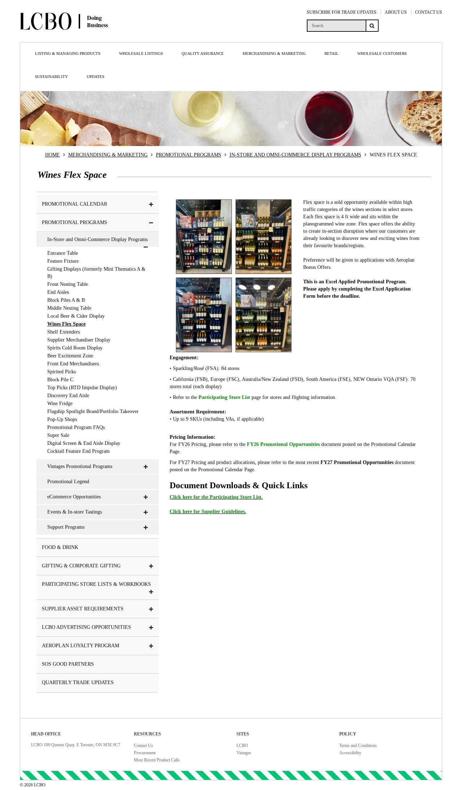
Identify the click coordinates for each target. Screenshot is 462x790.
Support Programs (65, 527)
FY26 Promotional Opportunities (283, 444)
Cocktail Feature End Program (78, 451)
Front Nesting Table (67, 284)
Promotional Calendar (74, 204)
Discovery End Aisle (68, 395)
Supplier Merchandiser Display (78, 340)
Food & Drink (60, 547)
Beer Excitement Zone (70, 355)
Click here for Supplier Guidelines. (208, 511)
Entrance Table (62, 253)
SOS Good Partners (68, 664)
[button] (151, 204)
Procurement (145, 752)
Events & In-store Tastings (74, 512)
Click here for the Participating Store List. (216, 497)
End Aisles (58, 292)
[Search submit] (372, 26)
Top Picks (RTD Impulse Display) (82, 387)
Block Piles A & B (66, 300)
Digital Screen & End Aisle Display (83, 443)
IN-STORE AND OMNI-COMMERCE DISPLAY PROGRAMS (295, 155)
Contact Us (143, 745)
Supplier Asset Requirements (82, 608)
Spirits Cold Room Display (75, 348)
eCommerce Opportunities (74, 496)
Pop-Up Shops (62, 419)
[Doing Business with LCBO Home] (89, 35)
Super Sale (58, 435)
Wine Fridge (60, 403)
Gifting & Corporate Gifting (81, 565)
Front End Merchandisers (73, 363)
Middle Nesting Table (69, 308)
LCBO (242, 745)
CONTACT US (428, 12)
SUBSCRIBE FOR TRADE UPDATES (341, 12)
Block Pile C (60, 379)
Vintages (243, 752)
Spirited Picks (61, 371)
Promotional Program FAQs (76, 427)
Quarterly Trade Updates (78, 682)
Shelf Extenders (63, 332)
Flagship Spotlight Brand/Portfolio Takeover (93, 411)
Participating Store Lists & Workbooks (96, 584)
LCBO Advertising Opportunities (86, 627)
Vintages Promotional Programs (79, 466)
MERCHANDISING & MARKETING (108, 155)
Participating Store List (224, 397)
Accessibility (350, 752)
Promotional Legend (68, 481)
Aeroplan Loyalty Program (80, 645)
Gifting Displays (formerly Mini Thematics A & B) (96, 272)
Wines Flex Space (66, 324)
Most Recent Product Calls (157, 760)
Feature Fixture (63, 261)
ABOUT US (396, 12)
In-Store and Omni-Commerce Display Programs (97, 239)
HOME (52, 155)
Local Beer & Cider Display (76, 316)
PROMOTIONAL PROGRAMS (188, 155)
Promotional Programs (74, 222)
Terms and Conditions (358, 745)
